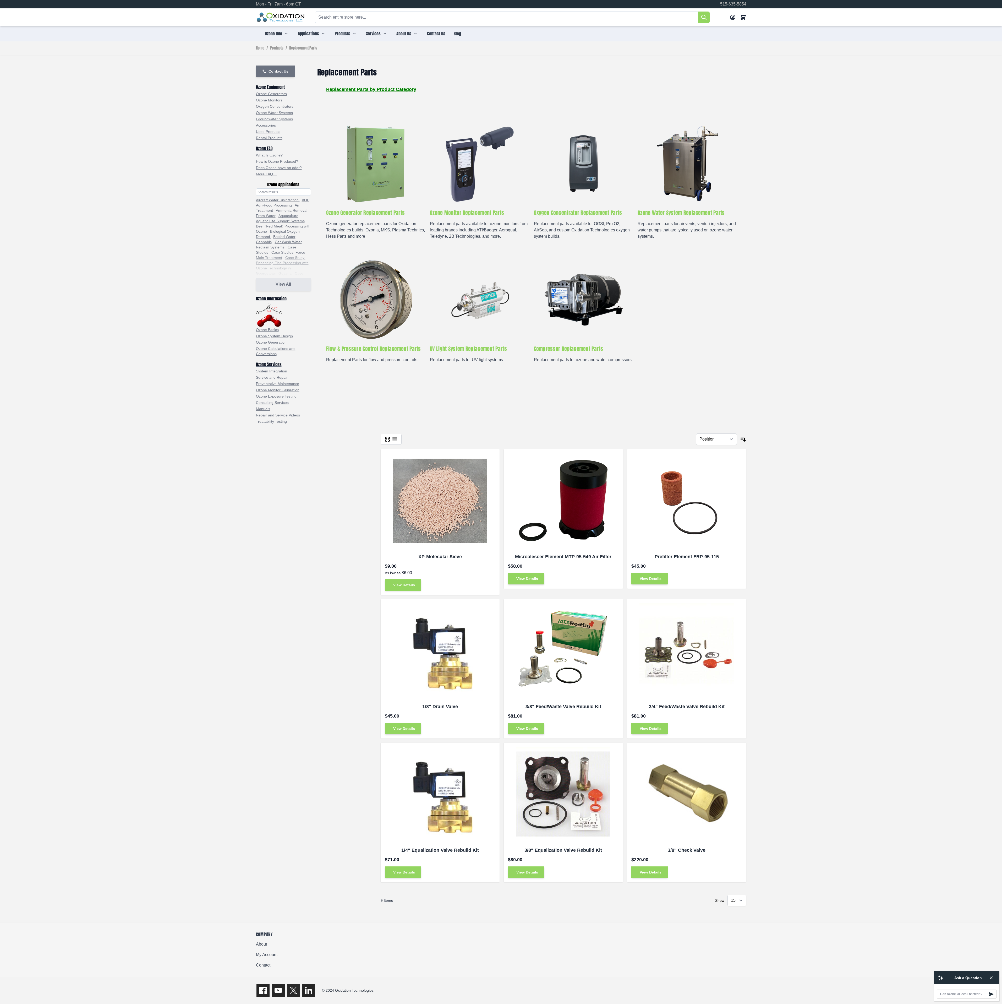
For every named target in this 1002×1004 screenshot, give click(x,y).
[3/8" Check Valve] (686, 794)
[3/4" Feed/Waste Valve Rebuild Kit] (686, 650)
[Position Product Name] (716, 439)
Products (342, 33)
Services (373, 33)
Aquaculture (288, 216)
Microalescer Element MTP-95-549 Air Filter (563, 556)
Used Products (268, 131)
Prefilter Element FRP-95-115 (687, 556)
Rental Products (269, 138)
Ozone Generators (271, 94)
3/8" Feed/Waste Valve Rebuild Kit (563, 706)
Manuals (263, 409)
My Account (266, 954)
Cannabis (264, 242)
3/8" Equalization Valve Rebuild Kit (563, 850)
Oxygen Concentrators (274, 106)
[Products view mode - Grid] (387, 439)
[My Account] (733, 17)
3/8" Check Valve (686, 850)
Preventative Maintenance (277, 384)
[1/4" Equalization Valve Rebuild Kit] (440, 794)
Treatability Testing (271, 421)
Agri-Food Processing (274, 205)
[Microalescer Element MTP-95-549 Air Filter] (563, 500)
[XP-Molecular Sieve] (440, 500)
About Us (403, 33)
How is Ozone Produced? (277, 161)
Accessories (266, 125)
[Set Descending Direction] (743, 439)
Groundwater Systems (274, 119)
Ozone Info (273, 33)
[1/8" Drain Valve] (440, 650)
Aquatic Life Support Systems (280, 221)
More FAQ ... (266, 174)
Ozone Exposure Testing (276, 396)
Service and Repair (272, 377)
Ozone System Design (274, 336)
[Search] (704, 17)
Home (260, 48)
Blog (457, 33)
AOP (305, 200)
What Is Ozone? (269, 155)
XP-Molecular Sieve (440, 556)
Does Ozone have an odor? (279, 168)
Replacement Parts (303, 48)
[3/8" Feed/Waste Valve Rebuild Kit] (563, 650)
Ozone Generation (271, 342)
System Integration (271, 371)
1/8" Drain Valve (440, 706)
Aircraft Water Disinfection (278, 200)
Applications (308, 33)
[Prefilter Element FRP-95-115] (686, 500)
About (261, 944)
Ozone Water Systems (274, 113)
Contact (263, 965)
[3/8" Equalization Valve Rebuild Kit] (563, 794)
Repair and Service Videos (278, 415)
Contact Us (436, 33)
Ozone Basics (267, 330)
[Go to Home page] (280, 17)
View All (283, 284)
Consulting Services (272, 402)
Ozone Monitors (269, 100)
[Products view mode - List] (395, 439)
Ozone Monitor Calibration (277, 390)
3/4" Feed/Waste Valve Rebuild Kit (687, 706)
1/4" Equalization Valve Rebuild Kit (440, 850)
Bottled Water (284, 237)
